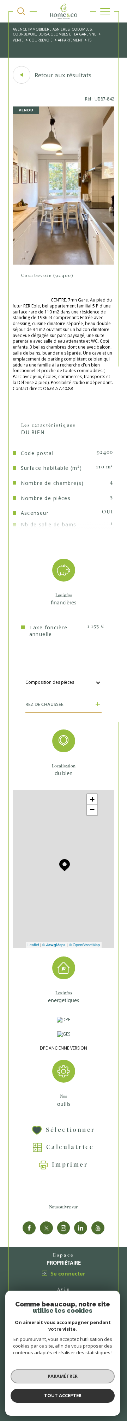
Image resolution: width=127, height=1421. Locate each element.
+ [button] (92, 799)
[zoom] (63, 263)
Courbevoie (41, 40)
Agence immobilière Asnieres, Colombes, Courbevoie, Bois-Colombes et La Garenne (54, 32)
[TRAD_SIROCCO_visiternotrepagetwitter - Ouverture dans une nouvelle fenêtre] (46, 1227)
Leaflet (33, 944)
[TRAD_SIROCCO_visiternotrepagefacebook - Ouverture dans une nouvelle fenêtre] (29, 1227)
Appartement (70, 40)
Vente (18, 40)
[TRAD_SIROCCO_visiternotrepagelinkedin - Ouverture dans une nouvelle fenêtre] (80, 1227)
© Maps (54, 944)
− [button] (92, 809)
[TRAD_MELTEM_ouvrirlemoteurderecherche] (21, 11)
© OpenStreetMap (84, 944)
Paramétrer (63, 1376)
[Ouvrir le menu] (105, 11)
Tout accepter (62, 1395)
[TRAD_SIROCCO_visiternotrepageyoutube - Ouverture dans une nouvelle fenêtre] (97, 1227)
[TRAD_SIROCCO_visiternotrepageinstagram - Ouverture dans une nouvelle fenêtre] (63, 1227)
